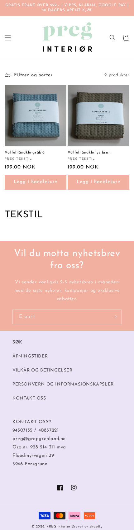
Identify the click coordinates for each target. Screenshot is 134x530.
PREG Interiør (58, 526)
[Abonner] (114, 317)
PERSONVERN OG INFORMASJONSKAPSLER (63, 384)
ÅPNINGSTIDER (30, 356)
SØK (17, 342)
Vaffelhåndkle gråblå (25, 152)
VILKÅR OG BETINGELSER (42, 370)
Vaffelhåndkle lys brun (89, 152)
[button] (8, 38)
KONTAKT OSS (29, 398)
